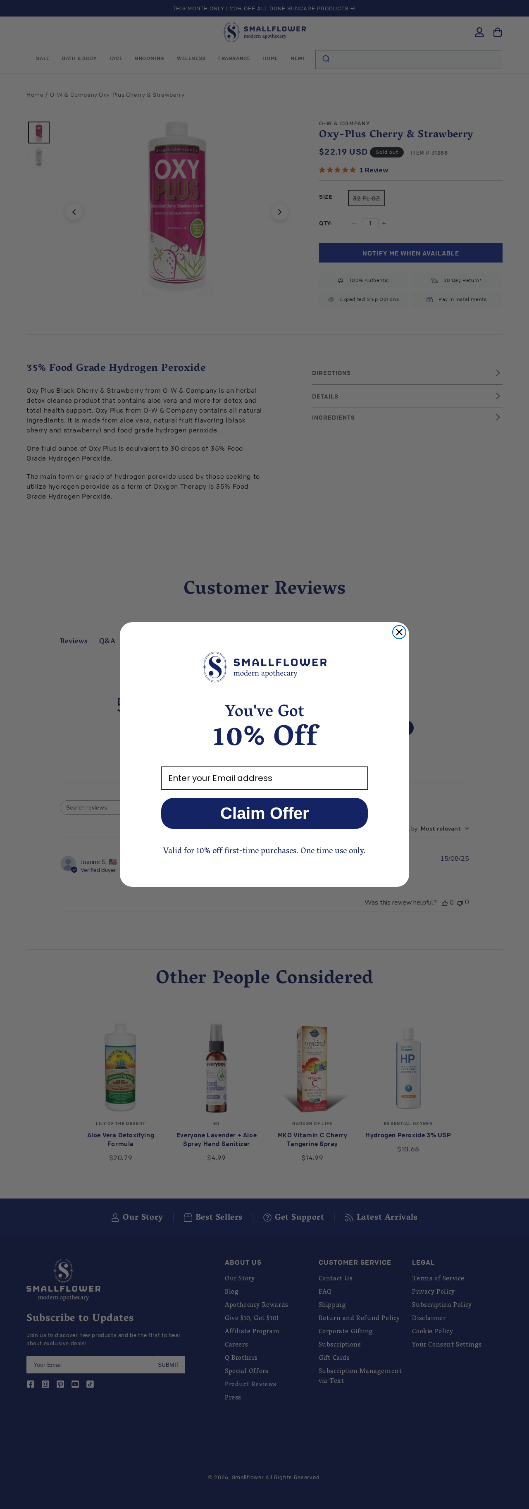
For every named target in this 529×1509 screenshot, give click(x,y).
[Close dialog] (399, 632)
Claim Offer (264, 813)
